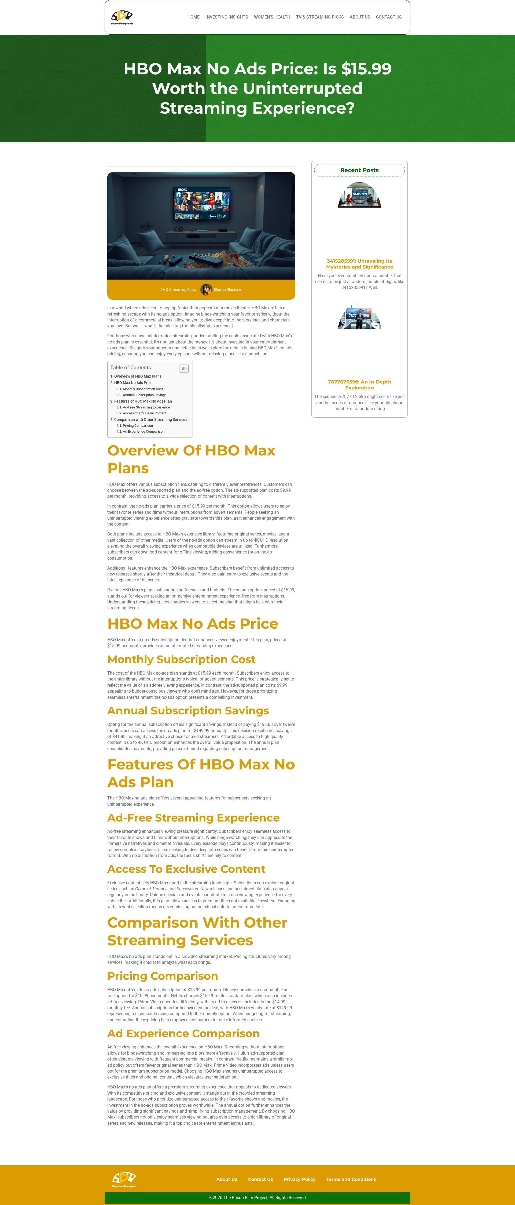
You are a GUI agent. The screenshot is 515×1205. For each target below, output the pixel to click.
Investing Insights (226, 17)
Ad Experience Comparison (143, 431)
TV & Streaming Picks (320, 17)
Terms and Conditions (351, 1179)
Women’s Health (272, 17)
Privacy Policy (300, 1179)
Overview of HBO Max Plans (137, 376)
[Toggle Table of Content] (181, 368)
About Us (360, 17)
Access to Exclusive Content (144, 413)
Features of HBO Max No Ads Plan (143, 401)
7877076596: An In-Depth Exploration (359, 385)
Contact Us (389, 17)
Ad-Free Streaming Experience (146, 407)
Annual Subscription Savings (145, 395)
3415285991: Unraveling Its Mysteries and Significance (359, 264)
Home (193, 17)
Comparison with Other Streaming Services (150, 419)
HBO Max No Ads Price (133, 383)
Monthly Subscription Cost (143, 389)
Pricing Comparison (138, 426)
